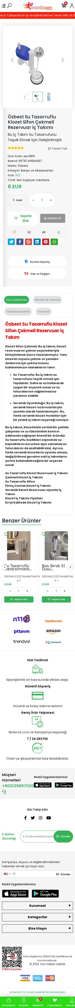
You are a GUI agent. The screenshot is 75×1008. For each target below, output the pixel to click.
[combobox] (6, 874)
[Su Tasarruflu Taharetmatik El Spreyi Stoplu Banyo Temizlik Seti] (18, 545)
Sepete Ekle (26, 218)
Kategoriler (37, 917)
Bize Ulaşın (37, 928)
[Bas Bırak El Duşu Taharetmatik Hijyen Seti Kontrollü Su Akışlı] (56, 545)
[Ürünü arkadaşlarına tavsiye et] (30, 232)
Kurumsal (37, 905)
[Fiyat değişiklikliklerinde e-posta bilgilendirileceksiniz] (59, 232)
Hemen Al (54, 218)
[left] (4, 567)
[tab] (16, 300)
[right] (70, 567)
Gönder (65, 836)
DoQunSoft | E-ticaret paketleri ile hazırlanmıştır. (38, 992)
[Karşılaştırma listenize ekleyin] (44, 232)
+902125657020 (18, 786)
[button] (12, 60)
